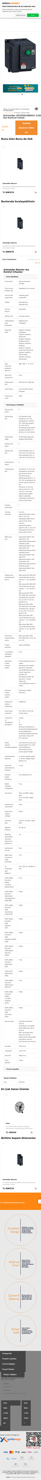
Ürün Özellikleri (12, 277)
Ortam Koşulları (13, 1069)
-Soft (7, 1477)
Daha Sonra (20, 15)
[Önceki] (2, 1114)
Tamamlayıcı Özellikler (15, 405)
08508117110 (7, 1387)
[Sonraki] (37, 1114)
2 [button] (22, 94)
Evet (33, 15)
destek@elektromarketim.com (14, 1393)
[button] (3, 147)
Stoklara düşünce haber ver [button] (26, 127)
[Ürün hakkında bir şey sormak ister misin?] (36, 109)
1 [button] (19, 94)
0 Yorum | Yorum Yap (16, 113)
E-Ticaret (13, 1477)
